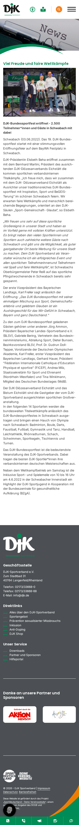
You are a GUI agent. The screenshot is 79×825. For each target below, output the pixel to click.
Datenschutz (10, 791)
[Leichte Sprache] (43, 9)
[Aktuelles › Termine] (55, 821)
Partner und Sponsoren (25, 655)
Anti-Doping (17, 629)
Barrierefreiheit (27, 791)
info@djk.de (21, 595)
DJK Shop (16, 633)
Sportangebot (18, 616)
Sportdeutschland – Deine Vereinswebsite (24, 802)
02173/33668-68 (26, 591)
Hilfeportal (16, 659)
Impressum (43, 788)
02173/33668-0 (25, 587)
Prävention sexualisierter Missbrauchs (34, 620)
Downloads (16, 650)
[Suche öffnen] (59, 9)
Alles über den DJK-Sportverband (32, 612)
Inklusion (15, 625)
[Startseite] (11, 9)
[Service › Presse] (39, 821)
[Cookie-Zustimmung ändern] (9, 810)
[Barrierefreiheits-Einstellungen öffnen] (32, 9)
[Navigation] (70, 7)
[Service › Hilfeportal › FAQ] (71, 821)
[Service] (8, 821)
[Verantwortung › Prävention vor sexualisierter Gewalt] (23, 821)
